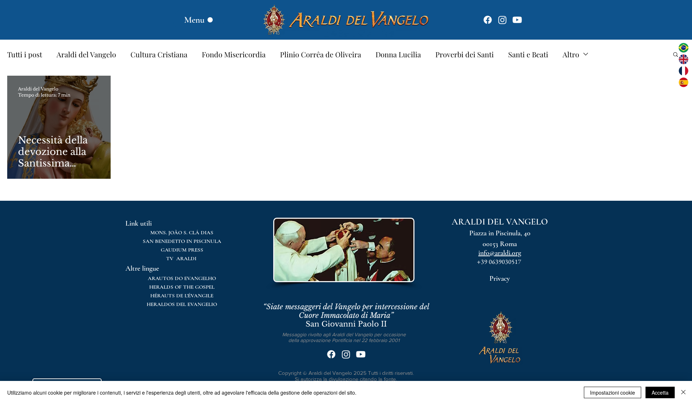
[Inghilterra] (683, 59)
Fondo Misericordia (234, 54)
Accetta (660, 392)
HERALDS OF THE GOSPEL (181, 287)
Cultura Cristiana (158, 54)
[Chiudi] (683, 392)
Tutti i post (24, 54)
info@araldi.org (499, 253)
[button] (675, 55)
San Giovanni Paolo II (346, 315)
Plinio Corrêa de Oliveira (320, 54)
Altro (571, 54)
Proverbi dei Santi (464, 54)
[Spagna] (683, 82)
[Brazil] (683, 48)
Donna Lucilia (398, 54)
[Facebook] (487, 19)
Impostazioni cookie (612, 392)
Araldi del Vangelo (86, 54)
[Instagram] (502, 19)
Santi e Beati (528, 54)
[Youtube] (517, 19)
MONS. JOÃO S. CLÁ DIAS (181, 232)
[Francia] (683, 71)
